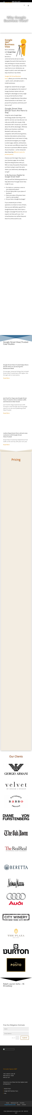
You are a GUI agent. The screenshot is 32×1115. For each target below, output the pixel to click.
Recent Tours (7, 1088)
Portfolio (22, 1103)
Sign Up (16, 506)
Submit (24, 1038)
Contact (24, 1104)
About (18, 1104)
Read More (14, 249)
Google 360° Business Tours (11, 1091)
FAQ (5, 1093)
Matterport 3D (14, 1103)
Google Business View (9, 1104)
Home (7, 1103)
